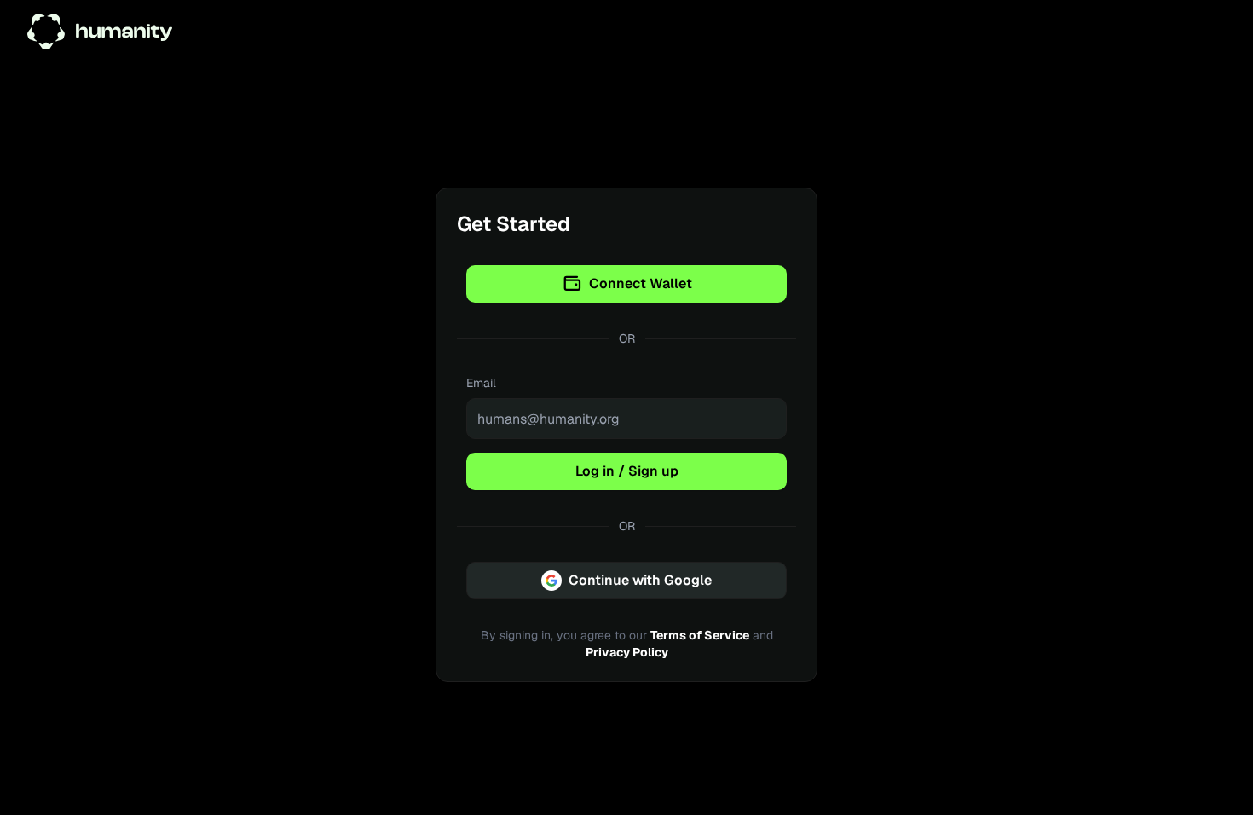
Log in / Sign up (626, 471)
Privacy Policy (627, 652)
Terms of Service (699, 635)
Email (481, 382)
